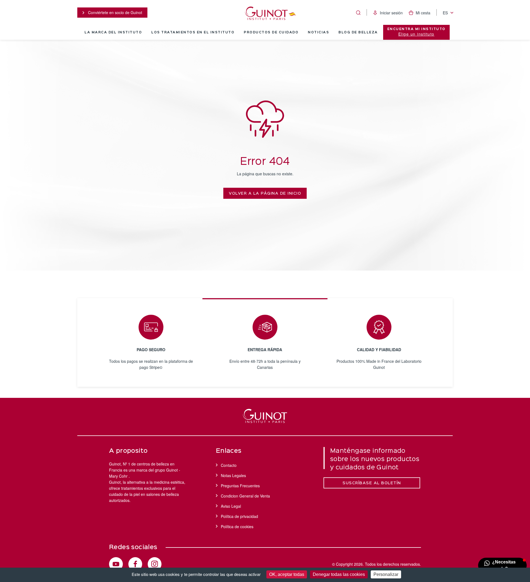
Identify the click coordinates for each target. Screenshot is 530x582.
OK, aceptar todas (286, 574)
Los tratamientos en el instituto (192, 32)
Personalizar (385, 574)
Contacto (229, 465)
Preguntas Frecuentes (240, 485)
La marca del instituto (113, 32)
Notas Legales (233, 475)
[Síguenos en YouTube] (116, 564)
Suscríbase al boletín (372, 483)
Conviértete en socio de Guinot (114, 12)
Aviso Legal (231, 506)
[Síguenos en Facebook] (135, 564)
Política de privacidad (239, 516)
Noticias (318, 32)
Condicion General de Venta (245, 496)
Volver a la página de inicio (265, 193)
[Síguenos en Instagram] (154, 564)
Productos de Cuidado (271, 32)
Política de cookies (237, 526)
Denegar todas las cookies (339, 574)
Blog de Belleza (358, 32)
